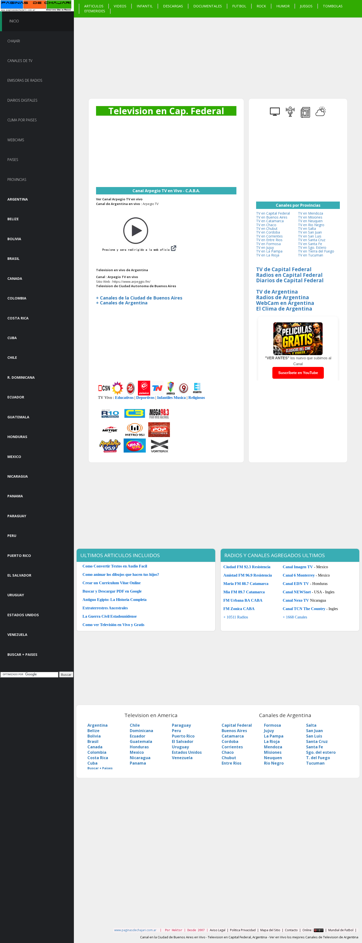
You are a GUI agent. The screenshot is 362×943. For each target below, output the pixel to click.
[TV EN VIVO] (275, 116)
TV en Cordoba (268, 232)
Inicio (14, 21)
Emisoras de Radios (24, 80)
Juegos (306, 6)
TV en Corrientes (269, 236)
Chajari (13, 41)
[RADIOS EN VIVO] (290, 116)
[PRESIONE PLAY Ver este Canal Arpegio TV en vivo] (137, 236)
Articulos (93, 6)
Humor (283, 6)
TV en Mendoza (310, 213)
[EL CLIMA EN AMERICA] (321, 116)
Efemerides (94, 11)
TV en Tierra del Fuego (316, 251)
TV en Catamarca (270, 221)
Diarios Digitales (22, 100)
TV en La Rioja (267, 255)
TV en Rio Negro (311, 224)
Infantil (145, 6)
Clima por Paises (22, 120)
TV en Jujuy (265, 247)
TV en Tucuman (310, 255)
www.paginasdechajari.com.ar (135, 930)
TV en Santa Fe (310, 243)
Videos (120, 6)
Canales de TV (19, 60)
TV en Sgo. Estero (312, 247)
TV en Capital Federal (273, 213)
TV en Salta (307, 228)
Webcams (15, 140)
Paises (12, 159)
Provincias (16, 179)
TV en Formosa (268, 243)
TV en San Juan (310, 232)
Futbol (239, 6)
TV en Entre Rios (269, 239)
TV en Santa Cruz (311, 239)
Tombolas (333, 6)
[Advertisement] (218, 51)
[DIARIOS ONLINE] (305, 116)
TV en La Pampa (269, 251)
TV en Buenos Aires (271, 217)
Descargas (173, 6)
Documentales (207, 6)
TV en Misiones (310, 217)
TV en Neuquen (310, 221)
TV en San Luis (309, 236)
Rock (261, 6)
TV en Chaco (266, 224)
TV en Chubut (267, 228)
